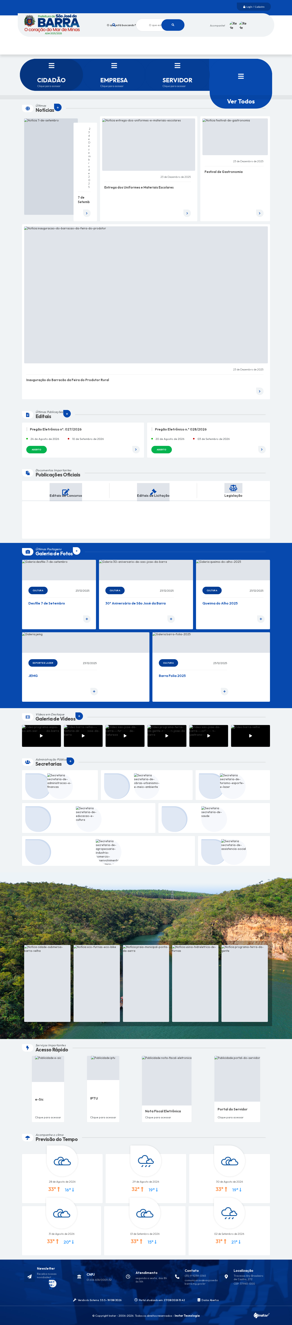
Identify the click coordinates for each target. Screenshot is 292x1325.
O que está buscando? (121, 25)
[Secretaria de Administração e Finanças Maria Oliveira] (60, 785)
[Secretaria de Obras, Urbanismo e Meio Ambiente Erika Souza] (146, 785)
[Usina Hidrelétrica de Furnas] (195, 983)
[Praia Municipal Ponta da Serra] (146, 983)
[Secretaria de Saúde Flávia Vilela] (214, 818)
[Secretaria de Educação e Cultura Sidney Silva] (88, 818)
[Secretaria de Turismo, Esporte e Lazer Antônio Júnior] (233, 785)
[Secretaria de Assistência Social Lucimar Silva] (234, 851)
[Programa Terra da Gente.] (244, 983)
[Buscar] (172, 25)
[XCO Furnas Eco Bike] (97, 983)
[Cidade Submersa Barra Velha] (47, 983)
